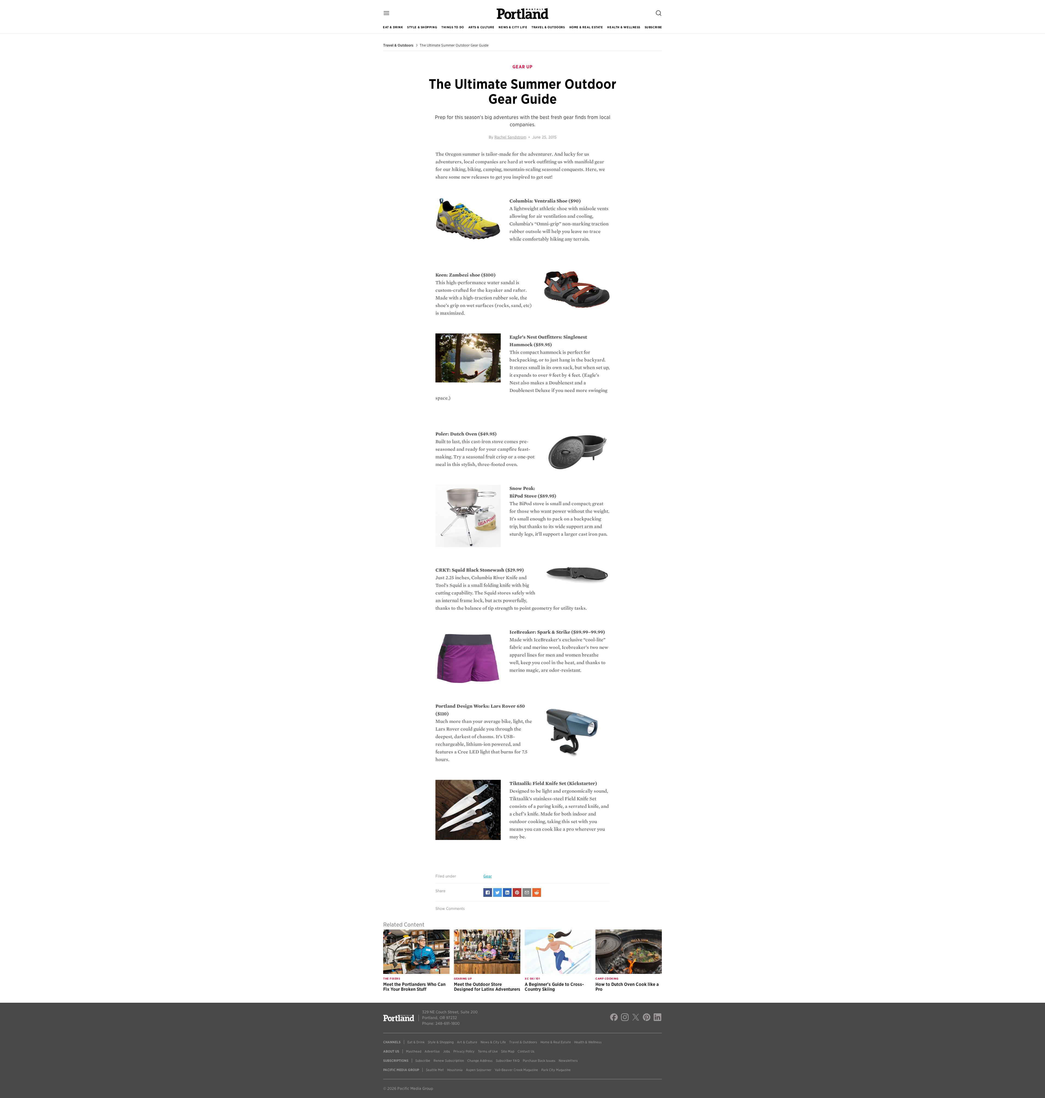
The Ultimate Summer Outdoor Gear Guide (454, 45)
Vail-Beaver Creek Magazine (516, 1070)
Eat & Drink (393, 27)
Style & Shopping (422, 27)
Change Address (480, 1061)
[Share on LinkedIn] (507, 892)
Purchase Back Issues (539, 1061)
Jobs (446, 1051)
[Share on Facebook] (487, 892)
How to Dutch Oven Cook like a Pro (627, 987)
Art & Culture (467, 1042)
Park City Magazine (556, 1070)
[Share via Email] (526, 892)
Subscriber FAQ (508, 1061)
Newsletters (568, 1061)
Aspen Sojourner (478, 1070)
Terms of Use (488, 1051)
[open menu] (386, 13)
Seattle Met (435, 1070)
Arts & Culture (481, 27)
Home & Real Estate (586, 27)
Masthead (413, 1051)
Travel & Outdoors (548, 27)
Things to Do (452, 27)
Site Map (507, 1051)
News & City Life (513, 27)
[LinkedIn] (657, 1018)
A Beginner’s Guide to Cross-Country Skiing (554, 987)
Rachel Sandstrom (510, 137)
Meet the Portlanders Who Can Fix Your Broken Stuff (414, 987)
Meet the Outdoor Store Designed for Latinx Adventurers (487, 987)
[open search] (658, 13)
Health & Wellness (623, 27)
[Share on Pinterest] (517, 892)
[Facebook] (614, 1018)
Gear (487, 876)
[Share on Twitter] (497, 892)
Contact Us (526, 1051)
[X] (636, 1018)
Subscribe (653, 27)
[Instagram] (625, 1018)
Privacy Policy (464, 1051)
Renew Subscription (449, 1061)
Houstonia (455, 1070)
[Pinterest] (646, 1018)
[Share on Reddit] (536, 892)
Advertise (432, 1051)
